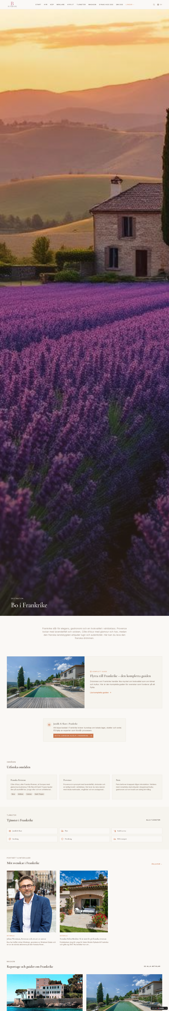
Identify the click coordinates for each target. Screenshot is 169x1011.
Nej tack (84, 517)
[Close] (107, 493)
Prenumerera (84, 513)
